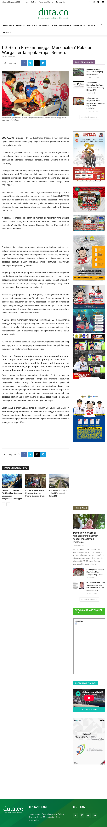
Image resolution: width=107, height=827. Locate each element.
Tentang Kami (61, 2)
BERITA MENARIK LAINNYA (15, 468)
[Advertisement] (35, 129)
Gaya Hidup (78, 25)
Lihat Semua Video (89, 709)
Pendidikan (64, 25)
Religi (90, 25)
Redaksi (34, 2)
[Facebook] (89, 2)
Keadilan (31, 25)
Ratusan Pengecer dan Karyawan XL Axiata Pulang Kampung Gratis (35, 493)
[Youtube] (103, 2)
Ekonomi (43, 25)
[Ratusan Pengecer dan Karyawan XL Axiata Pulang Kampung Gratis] (35, 481)
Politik (19, 25)
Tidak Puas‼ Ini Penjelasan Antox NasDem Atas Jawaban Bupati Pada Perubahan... (96, 103)
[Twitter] (98, 2)
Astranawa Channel (46, 2)
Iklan (26, 2)
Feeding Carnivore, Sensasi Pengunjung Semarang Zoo (95, 71)
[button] (101, 25)
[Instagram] (94, 2)
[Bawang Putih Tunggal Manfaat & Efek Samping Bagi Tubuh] (78, 572)
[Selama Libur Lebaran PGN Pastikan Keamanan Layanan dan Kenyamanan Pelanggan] (12, 481)
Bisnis (5, 487)
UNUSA (54, 25)
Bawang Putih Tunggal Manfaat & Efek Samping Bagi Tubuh (95, 572)
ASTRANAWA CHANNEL (85, 683)
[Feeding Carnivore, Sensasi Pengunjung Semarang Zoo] (78, 72)
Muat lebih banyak (88, 117)
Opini (76, 528)
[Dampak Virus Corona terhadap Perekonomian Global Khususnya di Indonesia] (89, 521)
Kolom (6, 32)
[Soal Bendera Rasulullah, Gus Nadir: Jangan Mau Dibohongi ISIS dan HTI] (78, 85)
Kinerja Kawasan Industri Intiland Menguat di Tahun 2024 (59, 493)
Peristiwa (7, 25)
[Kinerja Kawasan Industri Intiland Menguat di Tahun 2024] (59, 481)
